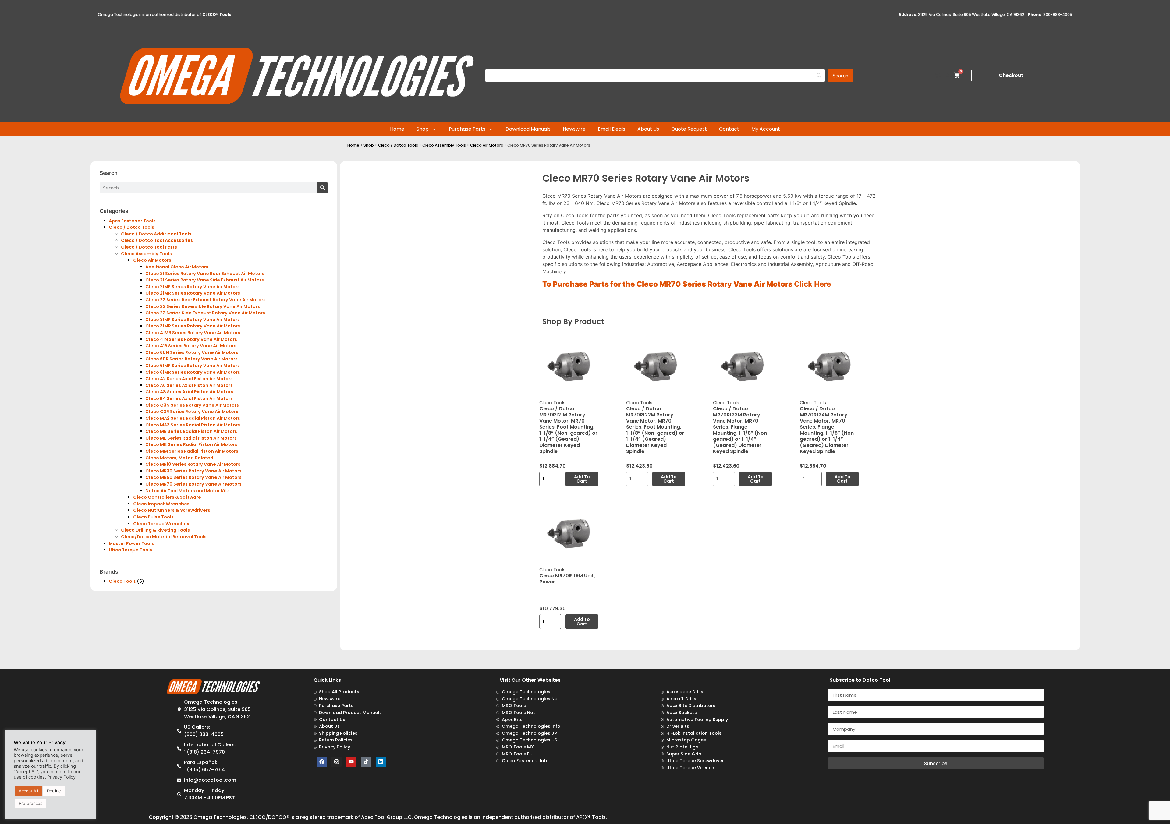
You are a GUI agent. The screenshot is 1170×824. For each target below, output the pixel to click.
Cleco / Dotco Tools (398, 145)
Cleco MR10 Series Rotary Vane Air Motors (192, 464)
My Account (765, 129)
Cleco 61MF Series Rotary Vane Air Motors (192, 365)
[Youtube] (351, 762)
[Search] (322, 187)
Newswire (574, 129)
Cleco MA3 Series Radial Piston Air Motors (192, 425)
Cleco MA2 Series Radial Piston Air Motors (192, 418)
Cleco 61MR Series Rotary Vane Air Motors (192, 372)
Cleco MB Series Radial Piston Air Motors (191, 431)
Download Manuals (528, 129)
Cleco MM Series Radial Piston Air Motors (191, 451)
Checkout (1011, 75)
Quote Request (689, 129)
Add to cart (582, 479)
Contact (729, 129)
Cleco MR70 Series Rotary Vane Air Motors (193, 484)
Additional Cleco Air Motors (176, 267)
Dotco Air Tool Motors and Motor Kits (187, 491)
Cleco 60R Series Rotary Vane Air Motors (191, 359)
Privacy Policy (61, 777)
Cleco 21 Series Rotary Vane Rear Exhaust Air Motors (204, 274)
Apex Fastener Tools (132, 221)
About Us (648, 129)
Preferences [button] (30, 803)
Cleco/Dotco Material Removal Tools (164, 537)
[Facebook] (322, 762)
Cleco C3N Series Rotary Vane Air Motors (192, 405)
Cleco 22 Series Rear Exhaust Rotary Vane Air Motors (205, 300)
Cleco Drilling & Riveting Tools (155, 530)
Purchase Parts (467, 129)
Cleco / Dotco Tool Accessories (157, 240)
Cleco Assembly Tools (444, 145)
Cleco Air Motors (486, 145)
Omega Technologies (220, 817)
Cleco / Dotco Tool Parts (149, 247)
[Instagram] (336, 762)
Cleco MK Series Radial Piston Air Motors (191, 444)
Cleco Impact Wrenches (161, 504)
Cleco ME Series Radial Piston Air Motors (191, 438)
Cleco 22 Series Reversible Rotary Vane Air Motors (202, 306)
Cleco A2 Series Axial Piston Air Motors (189, 379)
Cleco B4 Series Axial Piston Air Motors (189, 398)
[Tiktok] (366, 762)
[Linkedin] (381, 762)
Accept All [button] (28, 790)
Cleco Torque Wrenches (161, 524)
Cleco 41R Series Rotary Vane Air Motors (190, 346)
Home (397, 129)
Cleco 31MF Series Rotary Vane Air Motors (192, 320)
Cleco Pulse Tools (153, 517)
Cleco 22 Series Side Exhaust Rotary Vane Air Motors (205, 313)
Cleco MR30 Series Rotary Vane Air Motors (193, 471)
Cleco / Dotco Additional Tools (156, 234)
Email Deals (611, 129)
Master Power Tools (131, 543)
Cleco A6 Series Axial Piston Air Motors (189, 385)
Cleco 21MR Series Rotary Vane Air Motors (192, 293)
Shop (423, 129)
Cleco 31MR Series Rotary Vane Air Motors (192, 326)
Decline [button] (54, 790)
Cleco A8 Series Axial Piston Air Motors (189, 392)
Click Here (812, 284)
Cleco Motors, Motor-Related (179, 458)
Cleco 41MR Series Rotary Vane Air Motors (192, 333)
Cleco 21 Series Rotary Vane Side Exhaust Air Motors (204, 280)
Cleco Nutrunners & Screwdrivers (171, 510)
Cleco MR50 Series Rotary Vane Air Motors (193, 477)
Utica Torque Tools (130, 550)
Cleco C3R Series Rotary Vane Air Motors (191, 411)
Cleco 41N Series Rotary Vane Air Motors (191, 339)
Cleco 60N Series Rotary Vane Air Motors (191, 352)
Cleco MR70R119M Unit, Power (567, 578)
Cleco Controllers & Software (167, 497)
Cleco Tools (122, 581)
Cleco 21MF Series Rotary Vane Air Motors (192, 287)
